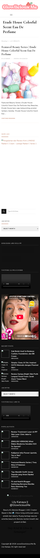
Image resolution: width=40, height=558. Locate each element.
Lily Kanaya (6, 58)
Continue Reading (8, 118)
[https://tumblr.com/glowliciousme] (31, 250)
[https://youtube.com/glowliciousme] (5, 250)
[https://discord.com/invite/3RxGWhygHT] (18, 259)
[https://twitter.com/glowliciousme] (18, 250)
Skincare (5, 134)
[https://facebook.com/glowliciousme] (24, 250)
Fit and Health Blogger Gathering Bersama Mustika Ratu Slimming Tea (22, 484)
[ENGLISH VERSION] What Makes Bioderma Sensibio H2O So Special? (24, 444)
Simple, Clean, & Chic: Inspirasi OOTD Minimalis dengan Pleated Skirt (24, 365)
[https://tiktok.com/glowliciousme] (11, 259)
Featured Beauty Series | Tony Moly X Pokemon (24, 463)
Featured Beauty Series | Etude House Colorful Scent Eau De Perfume (18, 50)
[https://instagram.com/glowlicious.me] (11, 250)
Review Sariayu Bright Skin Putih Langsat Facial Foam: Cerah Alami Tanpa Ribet (24, 376)
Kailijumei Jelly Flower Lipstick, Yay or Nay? (24, 454)
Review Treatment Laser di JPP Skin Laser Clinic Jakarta (24, 433)
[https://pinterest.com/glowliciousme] (5, 259)
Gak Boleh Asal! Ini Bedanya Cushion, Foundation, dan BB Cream (22, 353)
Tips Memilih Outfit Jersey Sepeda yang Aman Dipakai (22, 473)
